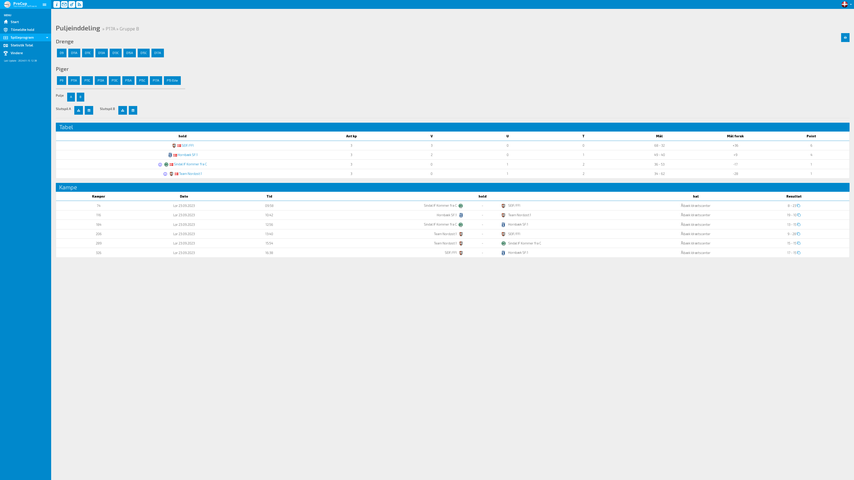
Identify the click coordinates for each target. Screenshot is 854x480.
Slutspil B (107, 109)
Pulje (60, 95)
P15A (128, 80)
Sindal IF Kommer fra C (190, 164)
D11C (88, 53)
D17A (157, 53)
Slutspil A (63, 109)
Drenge (65, 41)
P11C (87, 80)
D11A (74, 53)
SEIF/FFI (187, 145)
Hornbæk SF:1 (187, 155)
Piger (62, 69)
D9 (62, 53)
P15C (142, 80)
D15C (144, 53)
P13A (101, 80)
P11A (74, 80)
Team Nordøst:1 (190, 174)
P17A (156, 80)
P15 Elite (172, 80)
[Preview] (845, 37)
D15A (129, 53)
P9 (61, 80)
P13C (115, 80)
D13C (116, 53)
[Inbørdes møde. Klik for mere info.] (160, 164)
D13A (101, 53)
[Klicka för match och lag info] (798, 205)
